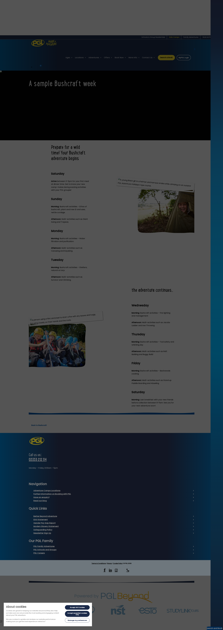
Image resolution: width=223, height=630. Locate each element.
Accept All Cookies (77, 607)
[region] (48, 614)
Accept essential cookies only (77, 614)
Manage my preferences (77, 620)
